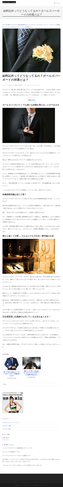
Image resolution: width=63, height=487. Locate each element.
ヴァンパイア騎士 (8, 85)
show (33, 100)
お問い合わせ (5, 437)
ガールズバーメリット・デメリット (32, 85)
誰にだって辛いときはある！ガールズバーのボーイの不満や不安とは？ (31, 373)
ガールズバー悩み (6, 429)
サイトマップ (5, 440)
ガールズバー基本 (6, 425)
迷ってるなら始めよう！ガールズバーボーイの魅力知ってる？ (11, 374)
